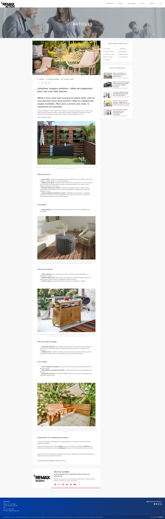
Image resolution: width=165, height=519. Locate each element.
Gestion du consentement (96, 517)
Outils (142, 3)
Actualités (109, 57)
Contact (152, 3)
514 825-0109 (10, 509)
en (161, 3)
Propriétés (109, 3)
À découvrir (109, 51)
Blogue (120, 3)
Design (41, 79)
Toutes (107, 49)
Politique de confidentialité (66, 517)
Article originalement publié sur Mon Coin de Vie (51, 460)
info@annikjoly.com (13, 510)
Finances (123, 49)
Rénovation (123, 54)
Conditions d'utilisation (81, 517)
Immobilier (123, 51)
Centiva (160, 517)
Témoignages (131, 3)
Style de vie (124, 57)
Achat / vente (109, 54)
